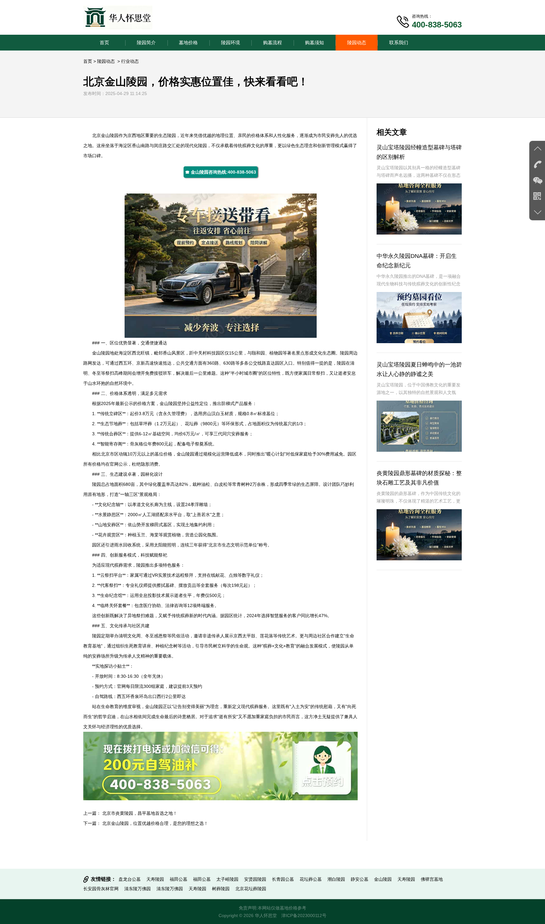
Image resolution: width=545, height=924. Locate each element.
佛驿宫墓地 (432, 879)
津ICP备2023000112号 (303, 915)
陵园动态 (356, 42)
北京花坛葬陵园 (250, 888)
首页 (104, 42)
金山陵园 (110, 135)
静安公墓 (359, 879)
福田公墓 (178, 879)
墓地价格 (188, 42)
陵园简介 (146, 42)
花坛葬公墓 (311, 879)
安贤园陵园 (255, 879)
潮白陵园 (336, 879)
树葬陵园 (221, 888)
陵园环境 (230, 42)
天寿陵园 (155, 879)
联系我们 (398, 42)
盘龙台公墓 (130, 879)
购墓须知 (314, 42)
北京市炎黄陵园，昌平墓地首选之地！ (139, 813)
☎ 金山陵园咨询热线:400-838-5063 (220, 172)
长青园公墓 (283, 879)
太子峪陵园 (227, 879)
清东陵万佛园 (137, 888)
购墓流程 (272, 42)
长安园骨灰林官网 (101, 888)
